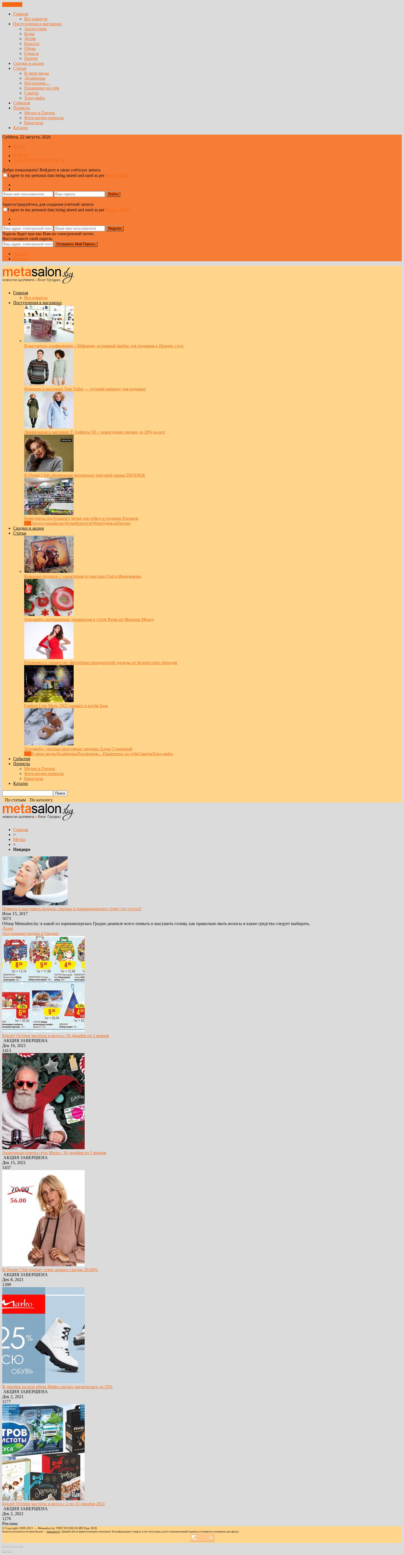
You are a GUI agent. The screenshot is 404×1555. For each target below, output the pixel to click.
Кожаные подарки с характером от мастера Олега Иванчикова (82, 576)
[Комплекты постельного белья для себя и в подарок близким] (49, 513)
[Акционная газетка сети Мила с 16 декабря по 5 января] (43, 1147)
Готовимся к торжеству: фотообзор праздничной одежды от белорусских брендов (100, 662)
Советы (31, 93)
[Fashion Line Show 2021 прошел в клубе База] (49, 700)
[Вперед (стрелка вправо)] (10, 1552)
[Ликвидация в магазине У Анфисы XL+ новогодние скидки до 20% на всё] (49, 427)
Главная (20, 14)
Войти (19, 146)
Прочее (31, 58)
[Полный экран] (15, 1547)
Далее (7, 928)
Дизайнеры (34, 78)
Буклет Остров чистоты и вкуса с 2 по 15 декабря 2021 (53, 1503)
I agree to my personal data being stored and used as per (69, 175)
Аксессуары (35, 28)
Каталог (20, 127)
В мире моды (36, 73)
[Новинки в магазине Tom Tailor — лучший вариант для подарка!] (49, 384)
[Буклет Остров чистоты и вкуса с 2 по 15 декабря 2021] (43, 1498)
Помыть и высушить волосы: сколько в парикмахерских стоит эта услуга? (72, 908)
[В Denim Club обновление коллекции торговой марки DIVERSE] (49, 470)
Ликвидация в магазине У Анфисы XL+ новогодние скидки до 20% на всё (94, 432)
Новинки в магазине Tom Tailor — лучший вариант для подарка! (85, 389)
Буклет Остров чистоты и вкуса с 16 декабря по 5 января (55, 1035)
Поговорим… (37, 83)
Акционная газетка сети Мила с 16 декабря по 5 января (54, 1152)
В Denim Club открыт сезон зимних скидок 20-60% (50, 1269)
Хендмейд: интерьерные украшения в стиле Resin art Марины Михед (89, 619)
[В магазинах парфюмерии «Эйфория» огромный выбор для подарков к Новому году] (49, 340)
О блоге (20, 253)
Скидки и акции (28, 63)
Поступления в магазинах (37, 23)
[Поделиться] (10, 1547)
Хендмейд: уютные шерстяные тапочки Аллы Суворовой (78, 748)
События (21, 103)
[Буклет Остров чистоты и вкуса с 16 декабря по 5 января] (43, 1030)
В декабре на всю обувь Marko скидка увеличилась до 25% (57, 1386)
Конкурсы (33, 122)
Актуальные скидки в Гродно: (30, 933)
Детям (30, 38)
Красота (31, 43)
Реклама (21, 258)
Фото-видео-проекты (44, 117)
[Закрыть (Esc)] (4, 1547)
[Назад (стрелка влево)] (4, 1552)
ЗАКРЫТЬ (12, 4)
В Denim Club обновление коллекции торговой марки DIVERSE (84, 475)
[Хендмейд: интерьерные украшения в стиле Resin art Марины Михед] (49, 614)
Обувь (30, 48)
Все (27, 523)
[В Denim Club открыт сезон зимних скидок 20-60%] (43, 1264)
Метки (19, 839)
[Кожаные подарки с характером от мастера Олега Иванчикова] (49, 571)
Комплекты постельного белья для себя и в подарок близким (81, 518)
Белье (29, 33)
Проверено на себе (41, 88)
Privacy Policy (118, 175)
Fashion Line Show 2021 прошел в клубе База (66, 705)
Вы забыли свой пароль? (25, 199)
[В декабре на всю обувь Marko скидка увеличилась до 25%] (43, 1381)
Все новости (36, 18)
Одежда (31, 53)
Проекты (21, 107)
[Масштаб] (21, 1547)
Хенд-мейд (34, 98)
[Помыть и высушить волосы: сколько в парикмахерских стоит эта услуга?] (35, 903)
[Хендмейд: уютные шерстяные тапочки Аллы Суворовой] (49, 744)
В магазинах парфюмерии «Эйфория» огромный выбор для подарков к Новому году (104, 345)
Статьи (19, 68)
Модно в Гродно (39, 112)
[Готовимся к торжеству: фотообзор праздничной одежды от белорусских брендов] (49, 657)
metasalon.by (53, 1531)
